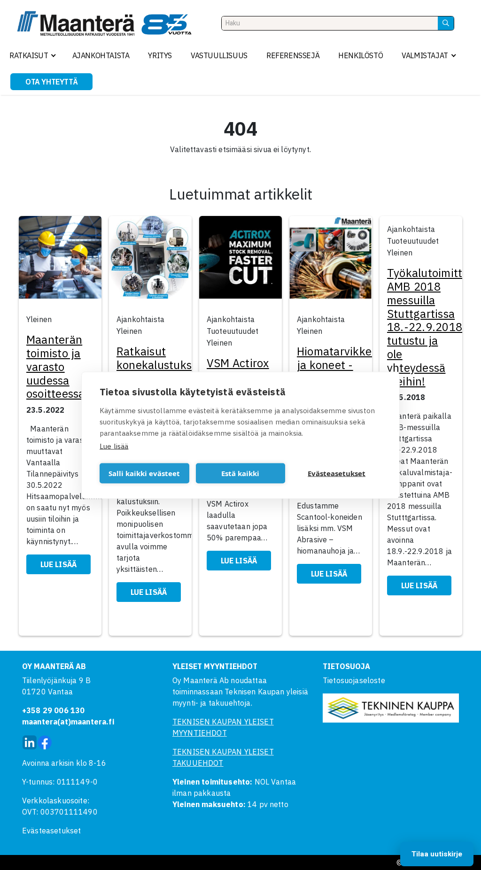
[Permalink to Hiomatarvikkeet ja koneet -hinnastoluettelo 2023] (330, 260)
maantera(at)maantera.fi (68, 721)
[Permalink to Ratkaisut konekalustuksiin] (150, 260)
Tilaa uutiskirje (436, 854)
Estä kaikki (240, 473)
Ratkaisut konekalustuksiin (160, 358)
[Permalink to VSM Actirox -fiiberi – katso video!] (240, 260)
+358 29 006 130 (53, 710)
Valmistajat (425, 55)
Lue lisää (114, 445)
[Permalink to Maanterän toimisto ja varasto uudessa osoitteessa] (60, 260)
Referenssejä (292, 55)
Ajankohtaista (101, 55)
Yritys (160, 55)
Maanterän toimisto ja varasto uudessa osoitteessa (55, 366)
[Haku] (446, 23)
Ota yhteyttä (51, 81)
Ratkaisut (28, 55)
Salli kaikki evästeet (144, 473)
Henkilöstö (360, 55)
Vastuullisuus (219, 55)
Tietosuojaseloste (354, 680)
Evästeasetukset (51, 830)
